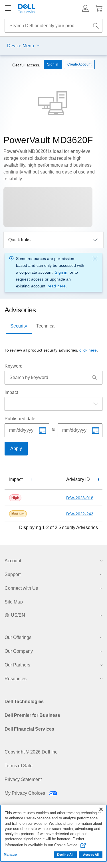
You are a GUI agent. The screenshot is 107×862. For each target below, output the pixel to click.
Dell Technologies (24, 701)
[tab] (19, 326)
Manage (10, 855)
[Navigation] (8, 8)
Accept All (91, 854)
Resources (16, 678)
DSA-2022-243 (79, 514)
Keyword (14, 366)
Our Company (19, 651)
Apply (16, 448)
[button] (85, 8)
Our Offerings (18, 637)
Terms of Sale (19, 765)
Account (13, 560)
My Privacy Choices (26, 793)
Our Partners (17, 664)
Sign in (61, 272)
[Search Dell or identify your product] (96, 25)
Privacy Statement (23, 779)
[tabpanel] (53, 439)
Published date (20, 418)
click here (88, 350)
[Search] (94, 377)
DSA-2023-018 (79, 498)
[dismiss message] (95, 258)
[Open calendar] (42, 430)
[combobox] (53, 26)
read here (57, 286)
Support (13, 574)
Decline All (65, 854)
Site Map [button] (14, 601)
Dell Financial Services (29, 729)
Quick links (19, 239)
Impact (11, 392)
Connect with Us (21, 588)
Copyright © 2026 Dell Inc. (31, 751)
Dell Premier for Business (32, 715)
